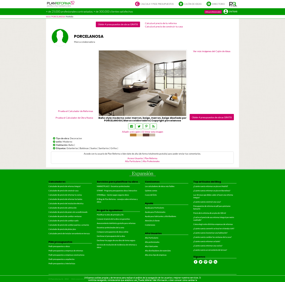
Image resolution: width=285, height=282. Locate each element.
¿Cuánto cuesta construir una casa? (207, 202)
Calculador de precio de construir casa (63, 190)
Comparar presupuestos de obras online (112, 232)
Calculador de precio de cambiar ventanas (65, 216)
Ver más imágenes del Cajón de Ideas (211, 51)
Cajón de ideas (193, 4)
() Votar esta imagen (152, 131)
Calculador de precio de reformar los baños (65, 199)
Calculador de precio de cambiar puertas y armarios (68, 225)
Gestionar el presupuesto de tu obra (111, 236)
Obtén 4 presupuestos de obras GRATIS (118, 24)
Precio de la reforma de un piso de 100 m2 (209, 213)
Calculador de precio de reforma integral (64, 186)
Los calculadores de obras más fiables (159, 186)
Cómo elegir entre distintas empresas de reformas (213, 224)
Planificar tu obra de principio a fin (110, 215)
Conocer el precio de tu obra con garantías (113, 219)
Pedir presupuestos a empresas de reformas (65, 251)
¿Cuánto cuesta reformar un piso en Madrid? (210, 186)
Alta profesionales (213, 12)
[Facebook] (131, 126)
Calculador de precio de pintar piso (62, 229)
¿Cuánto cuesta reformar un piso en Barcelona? (211, 190)
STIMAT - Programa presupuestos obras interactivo (117, 190)
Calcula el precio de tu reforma (161, 23)
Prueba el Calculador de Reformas (75, 111)
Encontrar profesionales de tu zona (110, 227)
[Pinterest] (146, 126)
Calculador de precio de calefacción (62, 208)
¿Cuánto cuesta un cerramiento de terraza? (210, 250)
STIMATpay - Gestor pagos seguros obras (113, 195)
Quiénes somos (151, 190)
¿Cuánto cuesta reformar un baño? (206, 241)
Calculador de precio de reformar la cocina (65, 195)
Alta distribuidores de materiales (158, 251)
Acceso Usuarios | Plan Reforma (142, 158)
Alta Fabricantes (151, 246)
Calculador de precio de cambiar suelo (63, 220)
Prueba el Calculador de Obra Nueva (74, 117)
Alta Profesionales (151, 161)
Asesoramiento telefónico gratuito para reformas (116, 223)
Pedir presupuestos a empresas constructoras (66, 255)
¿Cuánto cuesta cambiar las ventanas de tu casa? (212, 237)
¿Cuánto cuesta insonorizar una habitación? (210, 233)
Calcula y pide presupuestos (157, 4)
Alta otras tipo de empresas (156, 255)
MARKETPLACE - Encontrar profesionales (113, 186)
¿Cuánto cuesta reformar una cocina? (207, 246)
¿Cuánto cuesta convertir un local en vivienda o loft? (213, 228)
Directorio (218, 4)
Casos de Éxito (151, 195)
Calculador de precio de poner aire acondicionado (67, 212)
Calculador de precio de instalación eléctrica (65, 203)
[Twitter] (139, 126)
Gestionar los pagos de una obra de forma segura (116, 240)
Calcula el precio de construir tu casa (164, 26)
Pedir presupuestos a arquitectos (61, 259)
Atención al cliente (152, 220)
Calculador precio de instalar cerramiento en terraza (69, 233)
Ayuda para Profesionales (155, 212)
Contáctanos (150, 225)
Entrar (233, 11)
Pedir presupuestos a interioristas (61, 263)
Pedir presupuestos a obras (59, 246)
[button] (233, 4)
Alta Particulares (133, 161)
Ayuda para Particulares (154, 208)
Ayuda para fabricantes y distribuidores (160, 216)
